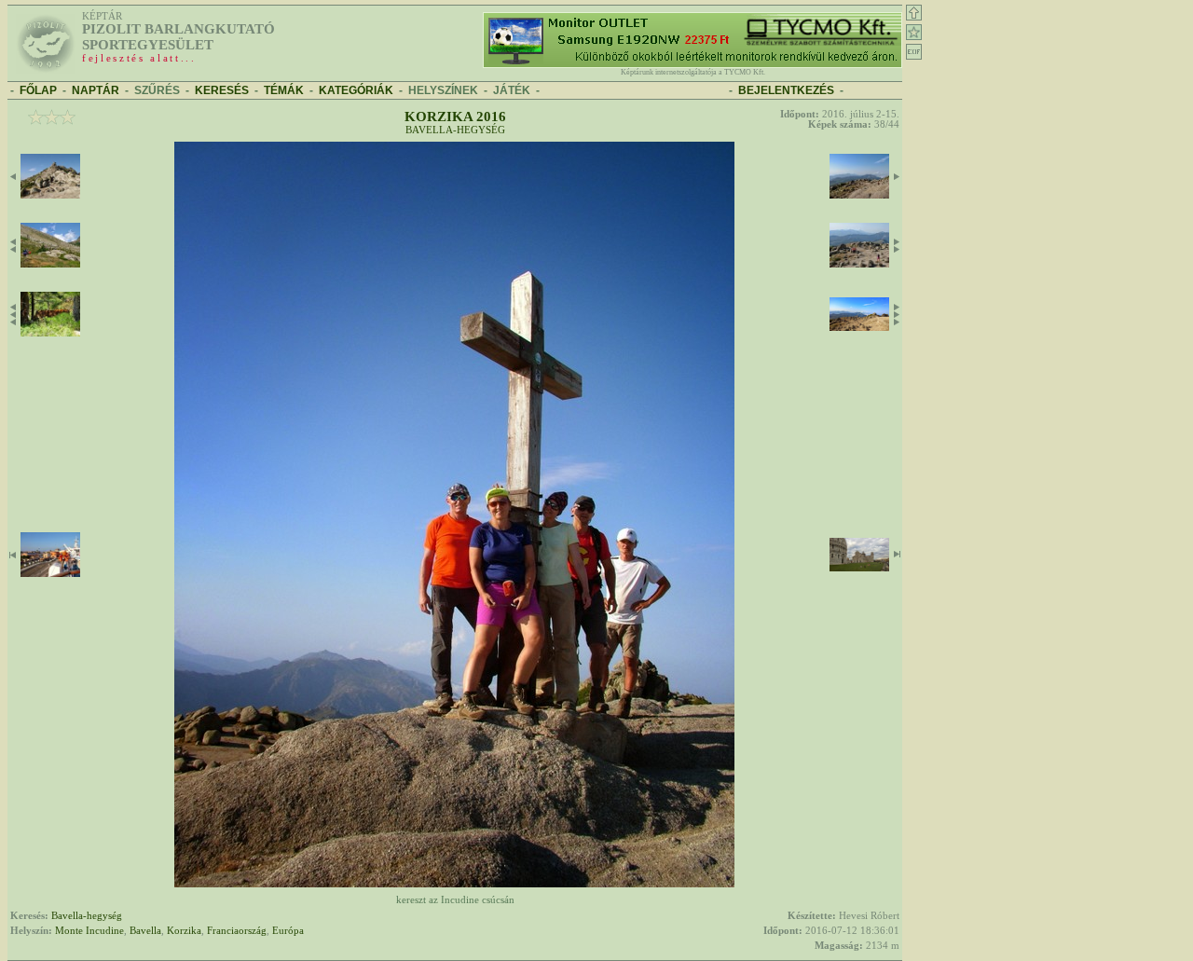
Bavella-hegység (455, 130)
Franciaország (237, 931)
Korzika (184, 931)
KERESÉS (222, 90)
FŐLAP (38, 90)
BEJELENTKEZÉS (786, 90)
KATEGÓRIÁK (356, 90)
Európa (288, 931)
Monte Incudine (89, 931)
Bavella (145, 931)
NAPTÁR (95, 90)
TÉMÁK (284, 90)
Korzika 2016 (455, 116)
